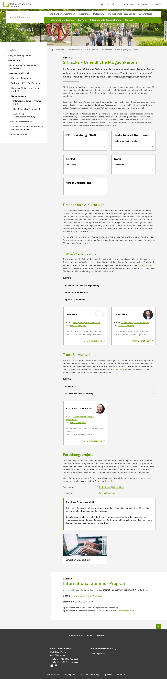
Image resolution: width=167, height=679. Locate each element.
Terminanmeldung (126, 611)
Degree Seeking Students (21, 56)
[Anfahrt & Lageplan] (108, 4)
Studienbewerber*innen (62, 14)
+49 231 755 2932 (78, 423)
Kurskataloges (147, 265)
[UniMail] (119, 4)
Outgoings (98, 14)
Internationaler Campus (62, 20)
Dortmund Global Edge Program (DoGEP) (26, 89)
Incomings (84, 14)
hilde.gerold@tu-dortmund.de (86, 323)
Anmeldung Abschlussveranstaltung (24, 115)
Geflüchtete (14, 60)
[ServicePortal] (113, 4)
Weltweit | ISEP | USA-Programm (26, 83)
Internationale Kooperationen (105, 20)
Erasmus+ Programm (21, 78)
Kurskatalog (118, 370)
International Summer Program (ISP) (27, 102)
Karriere (82, 20)
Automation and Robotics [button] (76, 293)
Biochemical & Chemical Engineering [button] (82, 286)
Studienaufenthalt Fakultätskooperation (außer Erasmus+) (27, 128)
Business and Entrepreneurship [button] (79, 394)
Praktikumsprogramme (21, 122)
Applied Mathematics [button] (75, 300)
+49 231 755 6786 (126, 326)
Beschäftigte (145, 14)
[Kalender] (102, 4)
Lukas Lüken (118, 487)
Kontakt (128, 20)
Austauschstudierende (19, 73)
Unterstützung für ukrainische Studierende (22, 66)
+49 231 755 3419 (78, 326)
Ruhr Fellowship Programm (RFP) (28, 109)
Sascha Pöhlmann (107, 493)
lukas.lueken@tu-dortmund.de (135, 323)
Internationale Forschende (121, 14)
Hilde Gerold (105, 487)
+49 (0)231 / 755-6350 (68, 659)
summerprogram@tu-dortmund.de (86, 596)
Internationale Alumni (19, 135)
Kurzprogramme (18, 96)
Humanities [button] (70, 387)
